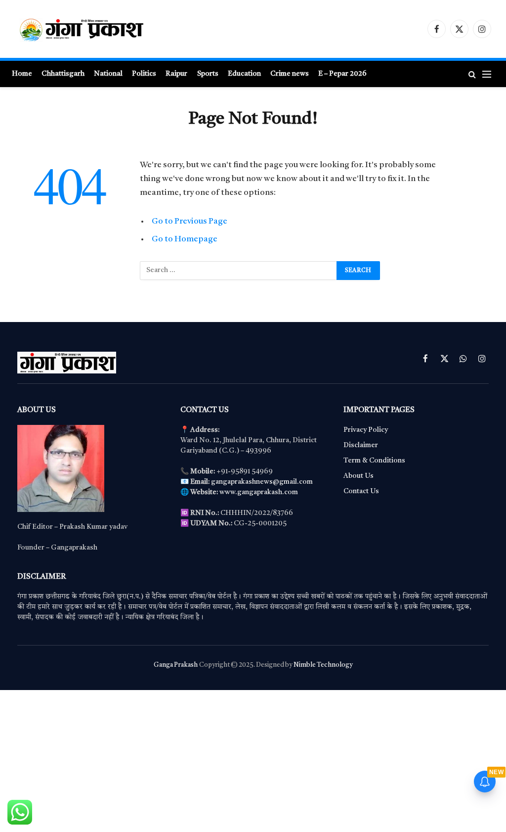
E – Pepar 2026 (342, 73)
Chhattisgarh (63, 73)
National (108, 73)
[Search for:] (238, 270)
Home (22, 73)
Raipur (176, 73)
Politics (144, 73)
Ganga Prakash (176, 665)
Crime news (289, 73)
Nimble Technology (323, 665)
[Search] (472, 74)
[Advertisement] (253, 759)
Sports (207, 73)
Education (244, 73)
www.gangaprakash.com (258, 492)
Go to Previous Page (189, 221)
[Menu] (486, 74)
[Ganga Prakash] (111, 29)
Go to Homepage (184, 239)
